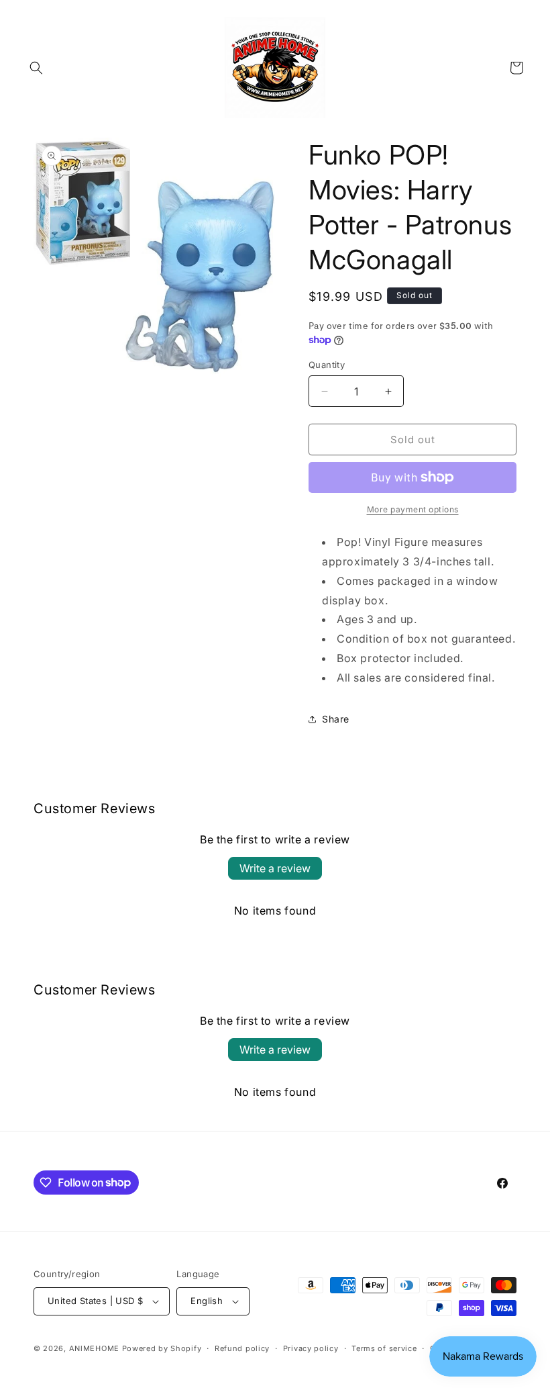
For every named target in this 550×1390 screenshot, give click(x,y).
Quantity (327, 364)
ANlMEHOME (94, 1348)
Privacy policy (311, 1348)
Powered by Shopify (162, 1348)
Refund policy (242, 1348)
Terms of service (384, 1348)
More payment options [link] (413, 509)
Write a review (275, 868)
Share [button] (335, 719)
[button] (36, 68)
